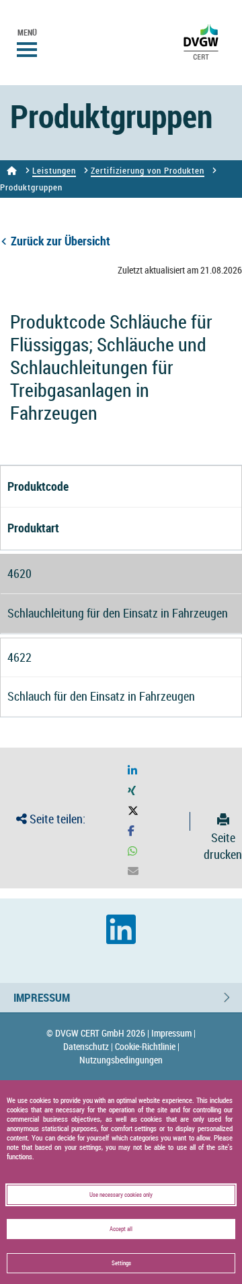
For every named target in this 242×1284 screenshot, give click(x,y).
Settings (121, 1263)
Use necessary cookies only (121, 1195)
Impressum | (173, 1033)
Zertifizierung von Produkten (147, 170)
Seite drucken (223, 845)
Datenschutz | (88, 1046)
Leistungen (54, 170)
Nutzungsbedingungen (121, 1059)
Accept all (121, 1229)
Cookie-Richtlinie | (147, 1046)
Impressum (41, 997)
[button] (132, 770)
